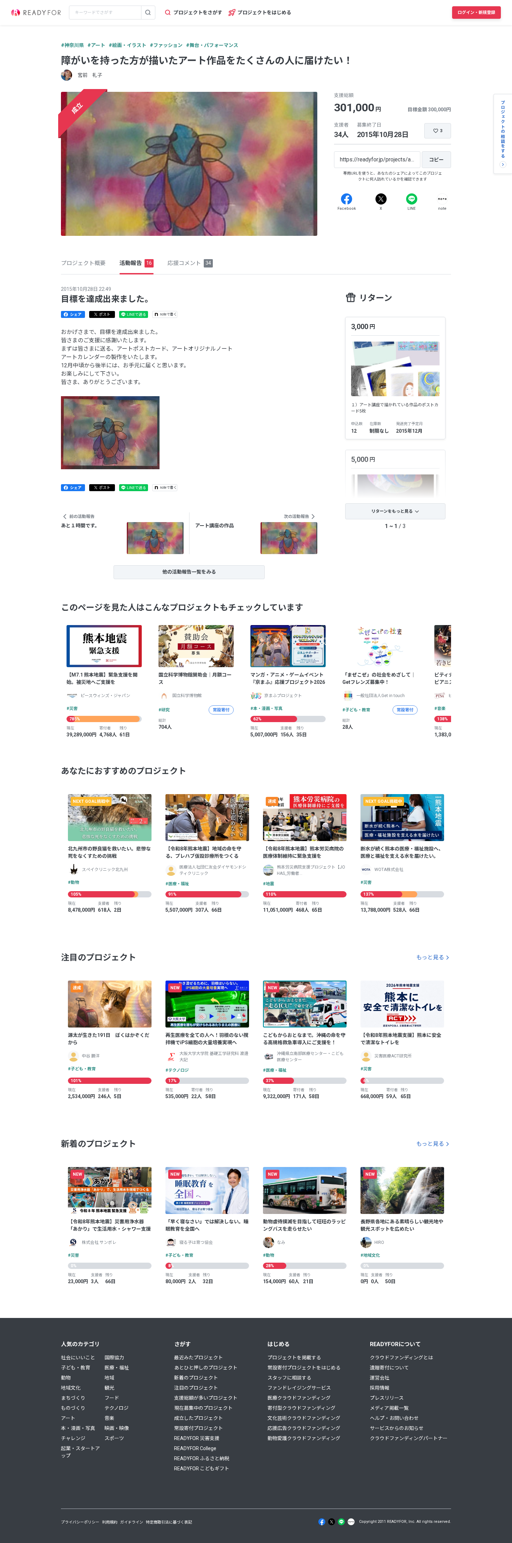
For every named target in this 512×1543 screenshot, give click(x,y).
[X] (381, 199)
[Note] (442, 199)
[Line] (411, 199)
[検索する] (148, 12)
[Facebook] (346, 199)
